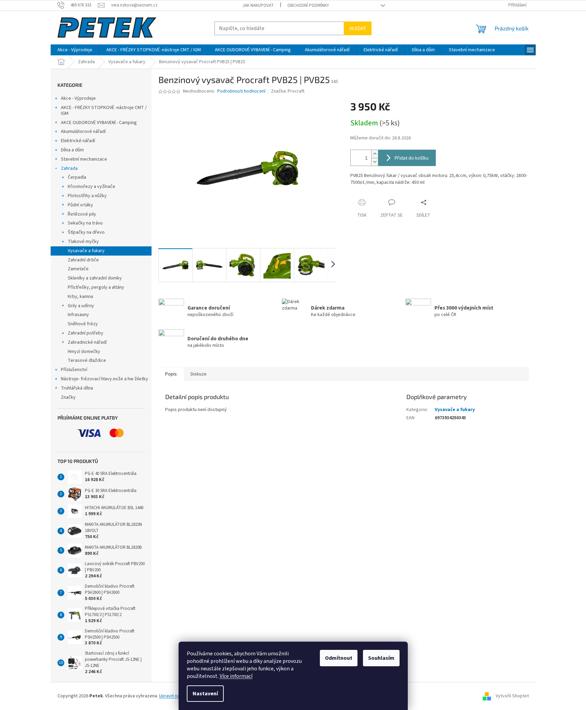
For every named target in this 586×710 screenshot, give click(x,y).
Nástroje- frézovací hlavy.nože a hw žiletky (104, 379)
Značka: (287, 91)
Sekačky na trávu (85, 223)
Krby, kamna (80, 296)
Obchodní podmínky (308, 5)
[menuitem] (75, 49)
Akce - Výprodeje (78, 98)
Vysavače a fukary (86, 250)
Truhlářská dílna (77, 388)
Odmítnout (338, 658)
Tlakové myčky (83, 241)
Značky (68, 397)
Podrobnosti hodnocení (241, 91)
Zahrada (69, 168)
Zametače (78, 268)
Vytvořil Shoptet (512, 696)
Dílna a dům (72, 150)
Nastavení (205, 693)
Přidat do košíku (411, 158)
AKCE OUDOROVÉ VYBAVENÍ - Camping (99, 122)
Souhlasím (381, 658)
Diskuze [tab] (199, 374)
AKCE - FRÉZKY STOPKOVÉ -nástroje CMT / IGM (104, 110)
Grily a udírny (81, 305)
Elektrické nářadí (78, 140)
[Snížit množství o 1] (374, 162)
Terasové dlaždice (87, 360)
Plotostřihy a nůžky (87, 195)
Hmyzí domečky (84, 351)
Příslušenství (74, 369)
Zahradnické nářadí (87, 342)
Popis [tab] (171, 374)
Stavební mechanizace (84, 159)
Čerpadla (77, 177)
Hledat (357, 28)
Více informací (236, 676)
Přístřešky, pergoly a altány (96, 287)
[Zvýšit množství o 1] (374, 154)
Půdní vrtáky (80, 205)
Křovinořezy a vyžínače (91, 186)
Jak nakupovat (258, 5)
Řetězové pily (82, 214)
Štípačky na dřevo (86, 232)
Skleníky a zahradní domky (95, 278)
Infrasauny (78, 314)
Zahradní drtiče (83, 260)
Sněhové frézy (83, 323)
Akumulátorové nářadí (83, 131)
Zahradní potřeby (85, 333)
